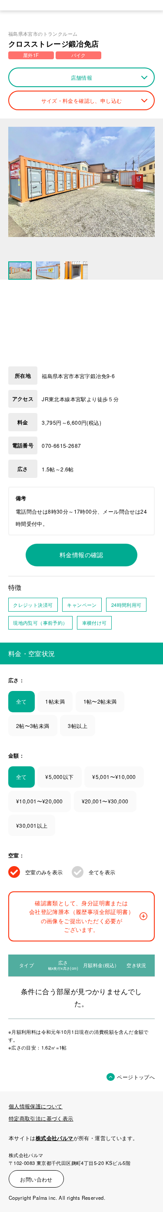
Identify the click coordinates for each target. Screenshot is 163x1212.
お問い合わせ (36, 1179)
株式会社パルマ (54, 1138)
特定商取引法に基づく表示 (41, 1118)
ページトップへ (136, 1076)
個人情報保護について (36, 1106)
